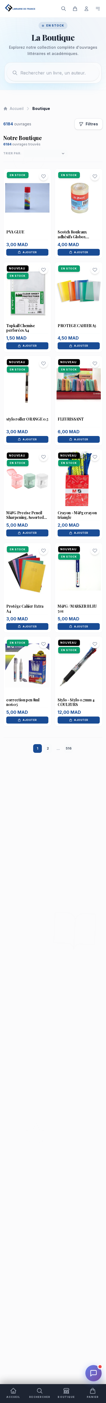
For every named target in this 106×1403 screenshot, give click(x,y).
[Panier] (75, 9)
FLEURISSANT (70, 419)
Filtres (92, 124)
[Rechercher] (63, 9)
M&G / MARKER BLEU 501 (77, 609)
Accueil (17, 108)
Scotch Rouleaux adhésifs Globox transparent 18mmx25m (78, 236)
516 (68, 748)
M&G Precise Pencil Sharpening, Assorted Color (25, 517)
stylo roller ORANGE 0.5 (27, 419)
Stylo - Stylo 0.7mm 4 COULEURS (76, 702)
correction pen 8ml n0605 (22, 702)
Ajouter (30, 252)
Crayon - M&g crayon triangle (77, 515)
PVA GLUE (15, 232)
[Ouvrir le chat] (93, 1373)
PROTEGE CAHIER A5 (77, 325)
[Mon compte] (86, 9)
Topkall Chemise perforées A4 (20, 328)
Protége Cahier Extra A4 (24, 609)
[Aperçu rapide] (27, 208)
